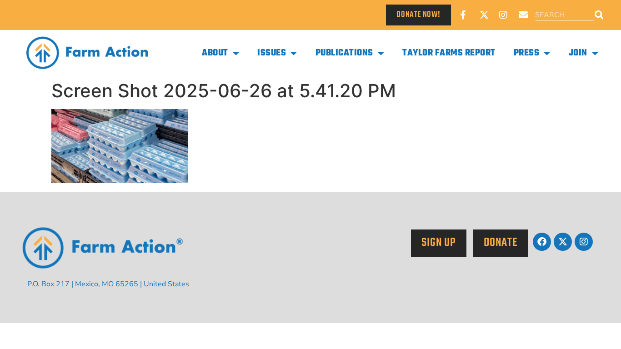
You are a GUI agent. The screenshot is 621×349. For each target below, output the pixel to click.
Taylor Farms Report (449, 53)
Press (527, 53)
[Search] (599, 15)
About (215, 53)
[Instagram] (584, 242)
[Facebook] (542, 242)
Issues (271, 53)
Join (578, 53)
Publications (344, 53)
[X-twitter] (563, 242)
